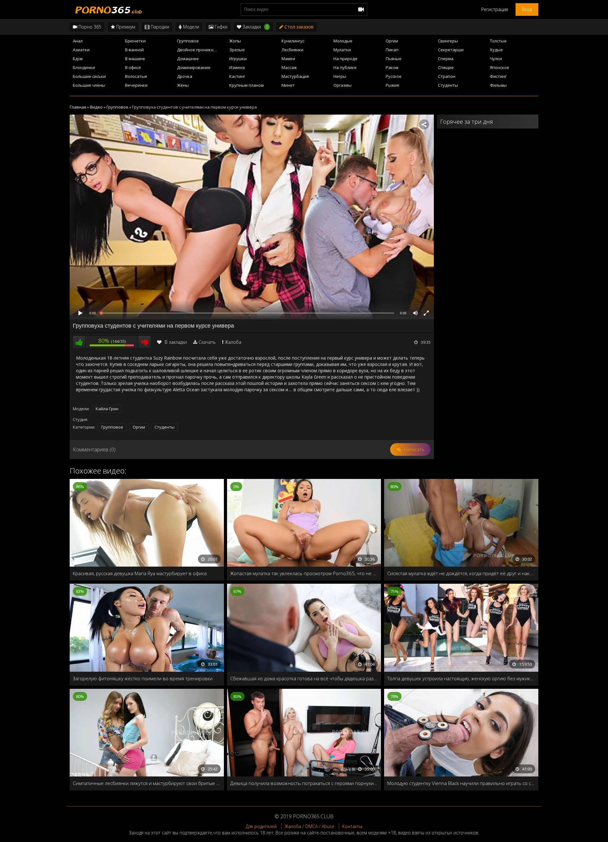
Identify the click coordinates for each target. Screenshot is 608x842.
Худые (496, 50)
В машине (135, 58)
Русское (394, 76)
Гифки (220, 27)
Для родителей (261, 826)
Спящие (446, 67)
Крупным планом (246, 85)
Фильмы (498, 85)
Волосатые (136, 76)
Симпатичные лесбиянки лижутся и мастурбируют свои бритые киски (147, 783)
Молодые (342, 41)
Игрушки (238, 58)
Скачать (207, 342)
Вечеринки (136, 85)
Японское (499, 67)
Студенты (448, 85)
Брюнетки (135, 41)
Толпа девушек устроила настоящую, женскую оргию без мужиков (461, 678)
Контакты (352, 826)
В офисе (133, 67)
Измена (237, 67)
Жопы (235, 41)
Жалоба (233, 342)
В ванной (134, 50)
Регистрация (494, 9)
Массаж (289, 67)
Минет (288, 85)
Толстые (498, 41)
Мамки (288, 58)
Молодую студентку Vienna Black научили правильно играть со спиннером (461, 783)
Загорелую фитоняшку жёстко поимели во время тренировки (142, 678)
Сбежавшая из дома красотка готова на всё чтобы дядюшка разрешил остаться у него (304, 678)
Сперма (445, 58)
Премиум (125, 27)
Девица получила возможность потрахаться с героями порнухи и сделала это (304, 783)
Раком (392, 67)
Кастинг (237, 76)
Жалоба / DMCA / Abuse (309, 826)
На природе (345, 58)
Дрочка (184, 76)
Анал (78, 41)
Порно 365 (89, 27)
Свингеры (448, 41)
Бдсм (78, 58)
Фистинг (498, 76)
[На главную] (108, 9)
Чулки (496, 58)
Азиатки (81, 50)
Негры (339, 76)
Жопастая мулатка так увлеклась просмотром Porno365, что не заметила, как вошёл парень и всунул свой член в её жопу (304, 573)
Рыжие (392, 85)
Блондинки (84, 67)
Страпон (446, 76)
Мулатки (342, 50)
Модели (190, 27)
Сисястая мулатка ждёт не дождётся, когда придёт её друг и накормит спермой (461, 573)
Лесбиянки (292, 50)
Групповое (188, 41)
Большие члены (89, 85)
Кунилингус (293, 41)
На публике (345, 67)
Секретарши (451, 50)
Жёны (183, 85)
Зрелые (237, 50)
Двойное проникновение (201, 50)
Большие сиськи (89, 76)
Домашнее (188, 58)
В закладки (176, 342)
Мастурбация (295, 76)
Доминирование (194, 67)
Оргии (392, 41)
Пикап (392, 50)
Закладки (254, 27)
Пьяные (394, 58)
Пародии (159, 27)
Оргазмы (342, 85)
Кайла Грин (107, 409)
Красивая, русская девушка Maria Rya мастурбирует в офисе (140, 573)
